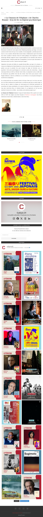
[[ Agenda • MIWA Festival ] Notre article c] (31, 313)
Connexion (20, 513)
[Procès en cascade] (11, 130)
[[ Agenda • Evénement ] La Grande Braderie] (31, 288)
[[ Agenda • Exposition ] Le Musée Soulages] (31, 462)
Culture (7, 12)
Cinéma (12, 12)
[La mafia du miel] (31, 130)
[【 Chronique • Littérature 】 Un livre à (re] (31, 487)
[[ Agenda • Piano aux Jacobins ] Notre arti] (31, 362)
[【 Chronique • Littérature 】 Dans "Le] (11, 313)
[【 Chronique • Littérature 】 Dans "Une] (11, 462)
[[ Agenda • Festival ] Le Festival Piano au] (31, 263)
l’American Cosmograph (30, 95)
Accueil (2, 12)
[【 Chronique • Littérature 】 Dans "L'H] (11, 263)
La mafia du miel (31, 138)
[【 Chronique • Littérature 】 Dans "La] (11, 338)
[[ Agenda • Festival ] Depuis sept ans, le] (11, 412)
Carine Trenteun (20, 22)
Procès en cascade (11, 138)
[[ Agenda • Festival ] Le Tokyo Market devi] (31, 338)
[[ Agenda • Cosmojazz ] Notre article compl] (11, 487)
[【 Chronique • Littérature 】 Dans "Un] (31, 437)
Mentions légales (15, 513)
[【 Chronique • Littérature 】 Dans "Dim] (11, 288)
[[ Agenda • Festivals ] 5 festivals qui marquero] (31, 412)
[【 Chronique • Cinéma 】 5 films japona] (31, 387)
